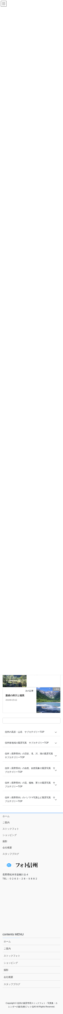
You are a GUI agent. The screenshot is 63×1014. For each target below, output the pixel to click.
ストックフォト (11, 828)
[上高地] (48, 700)
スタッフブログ (11, 853)
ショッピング (10, 835)
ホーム (6, 816)
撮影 (5, 841)
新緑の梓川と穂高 (15, 695)
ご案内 (6, 822)
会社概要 (7, 847)
